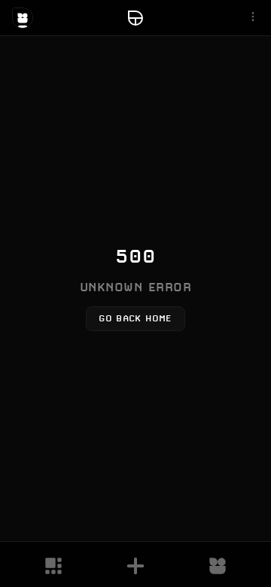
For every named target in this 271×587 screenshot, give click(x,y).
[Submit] (135, 566)
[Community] (218, 566)
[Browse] (53, 566)
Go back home (135, 318)
